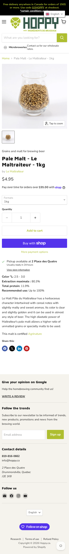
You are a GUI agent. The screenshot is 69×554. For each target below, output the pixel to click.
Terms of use (32, 539)
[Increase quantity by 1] (35, 218)
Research (16, 539)
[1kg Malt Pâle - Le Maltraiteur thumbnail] (8, 137)
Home (6, 58)
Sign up (55, 434)
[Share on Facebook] (5, 348)
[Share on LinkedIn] (19, 348)
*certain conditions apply (34, 11)
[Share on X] (12, 348)
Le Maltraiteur (15, 171)
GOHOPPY (38, 7)
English (33, 512)
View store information (18, 270)
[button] (54, 14)
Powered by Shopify (34, 547)
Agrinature (35, 334)
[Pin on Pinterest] (27, 348)
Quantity (7, 209)
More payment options (34, 252)
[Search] (62, 37)
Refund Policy (51, 539)
